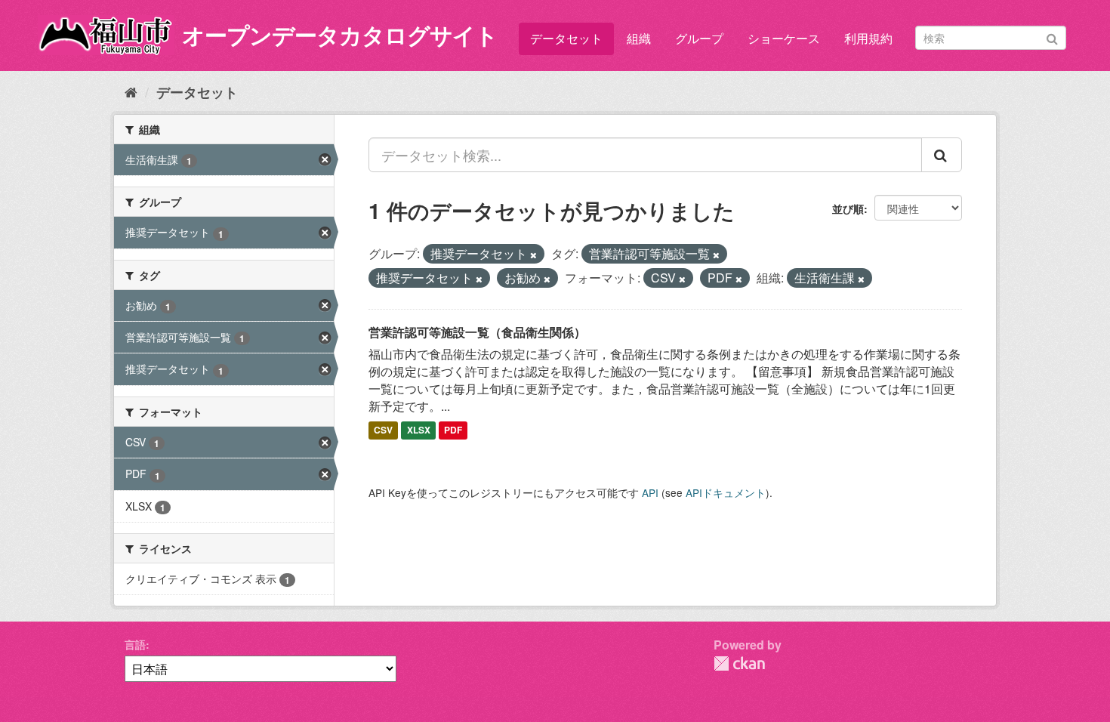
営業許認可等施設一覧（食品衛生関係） (477, 332)
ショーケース (784, 38)
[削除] (533, 254)
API (650, 492)
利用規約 (868, 38)
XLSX (418, 430)
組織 (639, 38)
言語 (135, 644)
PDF (453, 430)
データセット (566, 38)
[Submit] (1052, 36)
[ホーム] (131, 91)
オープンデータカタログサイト (340, 34)
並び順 (848, 208)
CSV (383, 430)
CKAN (739, 663)
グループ (699, 38)
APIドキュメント (726, 492)
